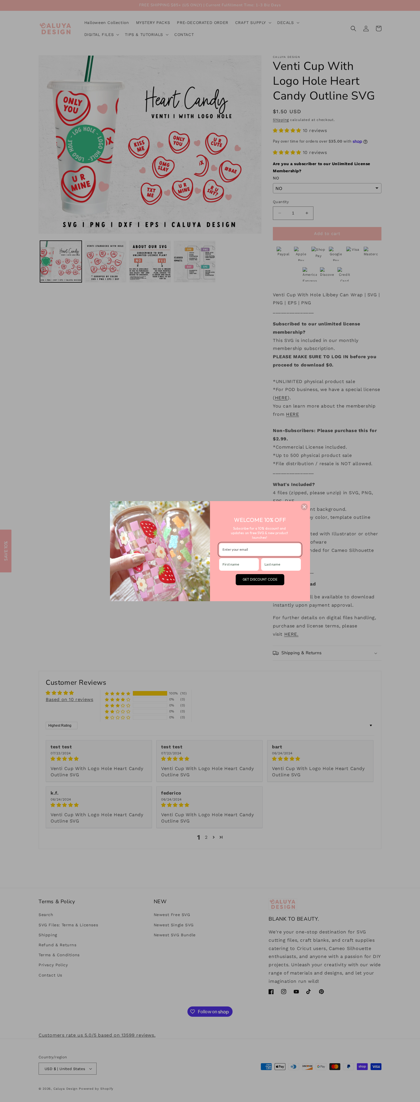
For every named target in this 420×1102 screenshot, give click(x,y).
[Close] (304, 506)
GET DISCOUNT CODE (260, 579)
